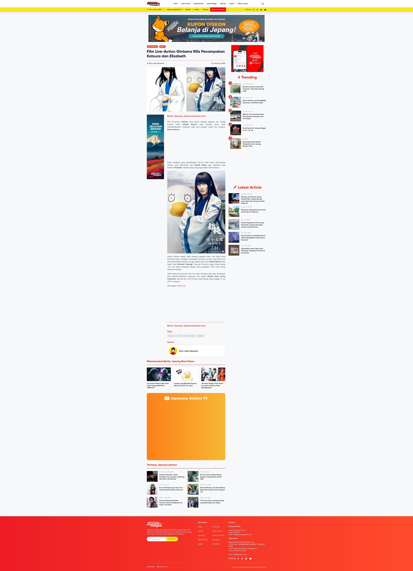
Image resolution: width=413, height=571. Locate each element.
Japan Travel (185, 3)
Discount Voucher (218, 9)
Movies (162, 46)
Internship (216, 527)
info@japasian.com (239, 554)
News (176, 3)
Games (188, 9)
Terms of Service (218, 535)
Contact (200, 531)
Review (205, 9)
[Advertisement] (196, 305)
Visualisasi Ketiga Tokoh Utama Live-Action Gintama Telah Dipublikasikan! (212, 385)
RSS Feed (216, 544)
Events (197, 9)
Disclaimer (216, 540)
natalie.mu (181, 286)
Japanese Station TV (174, 9)
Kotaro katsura (190, 336)
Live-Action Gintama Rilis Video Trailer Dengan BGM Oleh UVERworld (158, 385)
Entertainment (198, 3)
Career (200, 544)
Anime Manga (212, 3)
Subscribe (171, 539)
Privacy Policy (217, 531)
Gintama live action (175, 336)
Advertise (201, 535)
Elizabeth (200, 336)
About (200, 527)
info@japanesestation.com (242, 534)
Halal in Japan (243, 3)
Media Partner (203, 540)
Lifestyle (223, 3)
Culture (231, 3)
